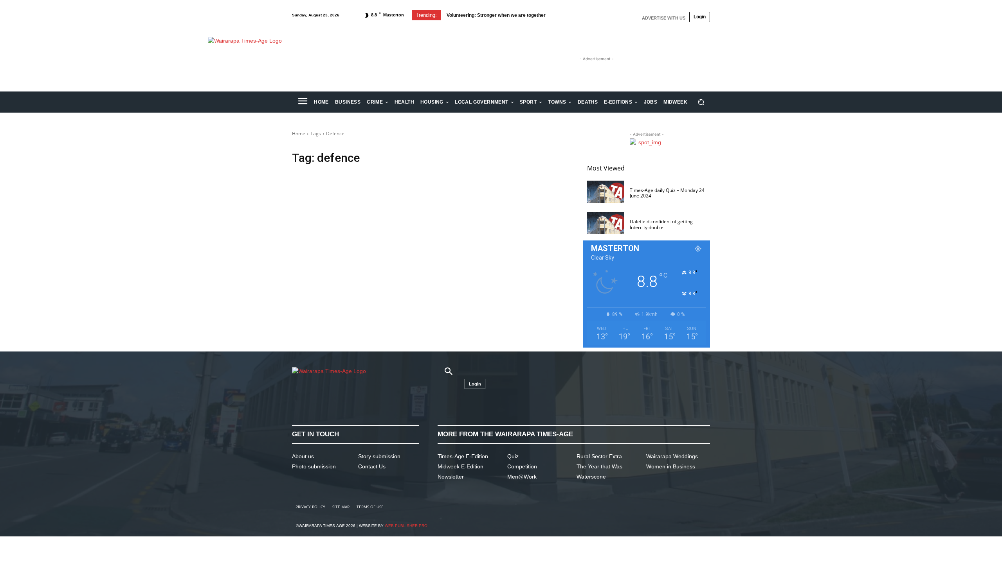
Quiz (513, 456)
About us (303, 456)
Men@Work (522, 476)
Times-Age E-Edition (463, 456)
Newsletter (451, 476)
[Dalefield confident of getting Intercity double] (605, 223)
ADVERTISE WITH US (663, 18)
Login (700, 17)
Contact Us (372, 466)
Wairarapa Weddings (672, 456)
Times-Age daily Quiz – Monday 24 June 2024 (667, 193)
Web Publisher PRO (406, 526)
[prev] (560, 15)
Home (298, 133)
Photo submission (314, 466)
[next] (573, 15)
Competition (522, 466)
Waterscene (591, 476)
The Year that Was (599, 466)
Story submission (379, 456)
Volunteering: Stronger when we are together (496, 15)
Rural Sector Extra (599, 456)
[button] (701, 102)
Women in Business (670, 466)
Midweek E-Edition (460, 466)
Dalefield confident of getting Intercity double (661, 224)
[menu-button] (302, 102)
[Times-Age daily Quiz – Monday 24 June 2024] (605, 192)
